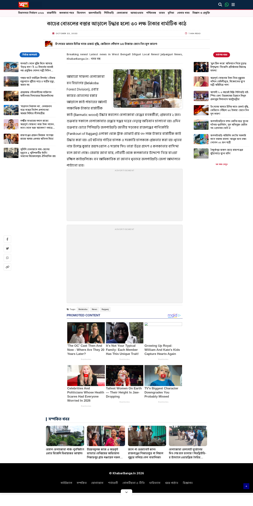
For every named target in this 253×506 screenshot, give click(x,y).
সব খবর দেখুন (222, 164)
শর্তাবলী (113, 483)
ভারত (162, 13)
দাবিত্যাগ (154, 483)
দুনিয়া (171, 13)
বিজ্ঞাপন (188, 483)
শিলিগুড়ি (109, 13)
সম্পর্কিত (82, 483)
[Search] (220, 4)
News (94, 309)
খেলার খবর (183, 13)
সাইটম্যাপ (66, 483)
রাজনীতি (51, 13)
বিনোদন (81, 13)
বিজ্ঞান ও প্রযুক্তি (201, 13)
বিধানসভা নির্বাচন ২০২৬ (31, 13)
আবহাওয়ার (137, 13)
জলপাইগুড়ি (95, 13)
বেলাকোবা (122, 13)
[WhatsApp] (227, 4)
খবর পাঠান (171, 483)
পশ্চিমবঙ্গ (151, 13)
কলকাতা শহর (66, 13)
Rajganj (105, 309)
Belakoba (83, 309)
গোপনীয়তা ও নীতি (134, 483)
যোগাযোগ (97, 483)
